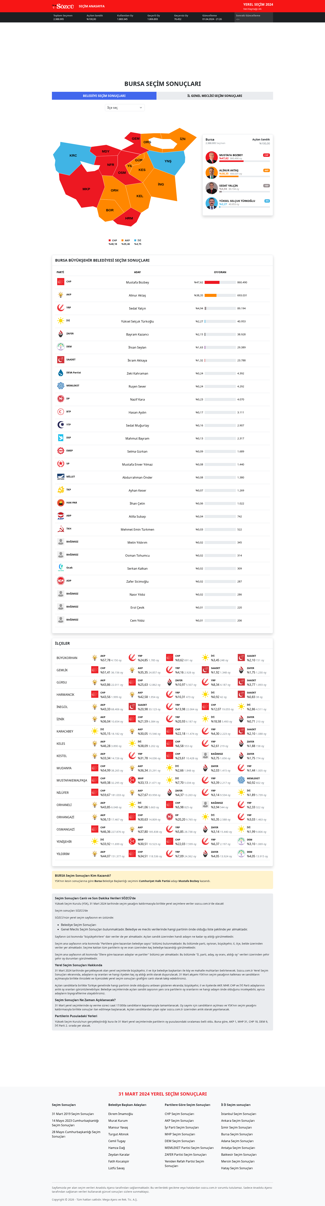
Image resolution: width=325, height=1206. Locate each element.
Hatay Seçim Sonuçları (237, 1168)
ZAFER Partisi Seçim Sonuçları (186, 1154)
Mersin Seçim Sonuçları (237, 1161)
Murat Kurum (118, 1121)
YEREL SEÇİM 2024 (258, 4)
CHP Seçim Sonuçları (179, 1114)
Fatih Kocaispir (118, 1161)
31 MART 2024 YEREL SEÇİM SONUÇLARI (162, 1094)
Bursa (210, 139)
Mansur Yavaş (118, 1127)
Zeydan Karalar (119, 1154)
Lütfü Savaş (116, 1168)
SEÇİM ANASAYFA (92, 6)
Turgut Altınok (118, 1134)
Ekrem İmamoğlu (120, 1114)
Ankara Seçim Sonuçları (238, 1121)
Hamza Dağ (116, 1148)
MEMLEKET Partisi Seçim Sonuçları (189, 1148)
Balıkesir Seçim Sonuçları (239, 1154)
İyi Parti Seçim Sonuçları (182, 1127)
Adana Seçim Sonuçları (237, 1141)
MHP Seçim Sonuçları (180, 1134)
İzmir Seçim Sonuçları (236, 1127)
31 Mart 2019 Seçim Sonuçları (73, 1114)
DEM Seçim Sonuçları (180, 1141)
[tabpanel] (162, 175)
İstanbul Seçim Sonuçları (238, 1114)
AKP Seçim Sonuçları (179, 1121)
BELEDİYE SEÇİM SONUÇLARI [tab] (104, 96)
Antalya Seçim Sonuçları (238, 1148)
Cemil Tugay (116, 1141)
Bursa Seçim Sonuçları (237, 1134)
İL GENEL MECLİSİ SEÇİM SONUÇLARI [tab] (215, 96)
